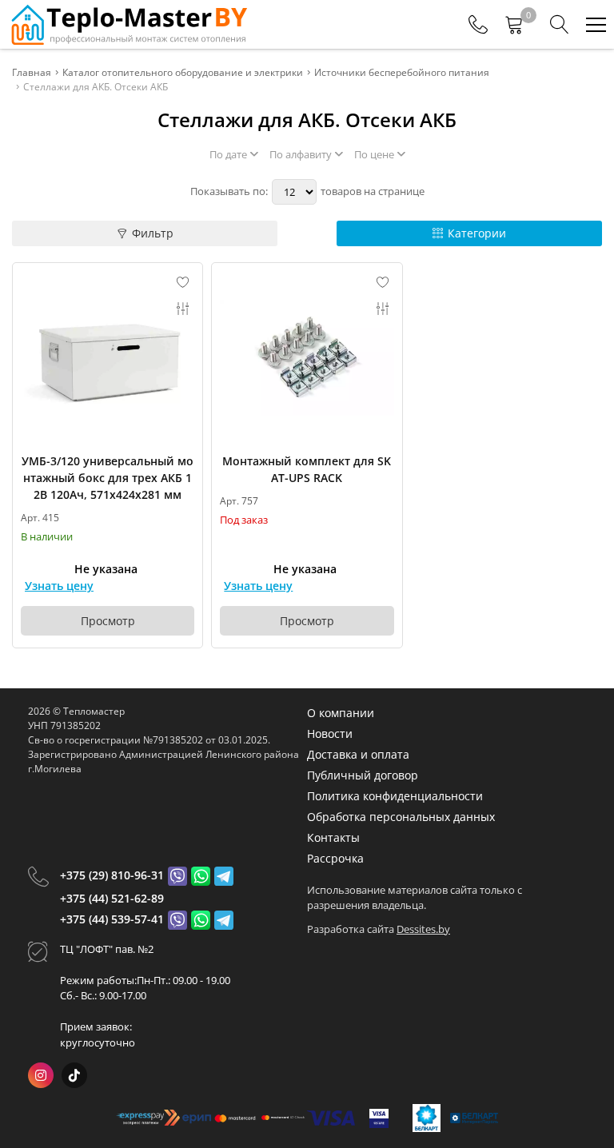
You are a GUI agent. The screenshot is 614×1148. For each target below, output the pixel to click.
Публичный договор (362, 775)
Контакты (333, 837)
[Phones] (478, 24)
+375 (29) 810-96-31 (112, 875)
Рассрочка (335, 858)
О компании (340, 712)
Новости (330, 733)
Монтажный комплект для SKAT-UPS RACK (306, 469)
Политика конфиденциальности (395, 795)
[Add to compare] (183, 308)
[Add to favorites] (183, 282)
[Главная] (128, 24)
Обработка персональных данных (401, 816)
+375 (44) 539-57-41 (112, 919)
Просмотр (108, 620)
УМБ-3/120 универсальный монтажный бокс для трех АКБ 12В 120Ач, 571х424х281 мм (107, 477)
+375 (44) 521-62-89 (112, 898)
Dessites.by (423, 929)
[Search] (559, 24)
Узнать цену (59, 585)
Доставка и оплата (358, 754)
